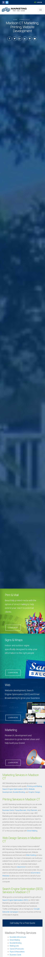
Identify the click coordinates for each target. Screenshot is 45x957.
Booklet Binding (19, 792)
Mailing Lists (14, 946)
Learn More (13, 628)
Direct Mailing (32, 831)
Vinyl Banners (32, 810)
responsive (21, 867)
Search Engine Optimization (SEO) (15, 789)
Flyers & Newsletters (17, 952)
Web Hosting (31, 855)
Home (15, 19)
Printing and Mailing (34, 786)
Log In (39, 2)
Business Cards (8, 810)
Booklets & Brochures (18, 937)
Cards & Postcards (17, 949)
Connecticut (24, 19)
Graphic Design (34, 792)
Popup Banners (20, 810)
